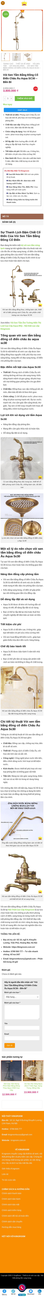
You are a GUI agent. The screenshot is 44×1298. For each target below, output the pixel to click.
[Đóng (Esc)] (24, 1283)
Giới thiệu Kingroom (10, 1169)
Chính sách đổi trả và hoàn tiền (15, 1216)
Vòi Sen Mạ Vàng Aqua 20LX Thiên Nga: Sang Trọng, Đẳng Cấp (33, 1086)
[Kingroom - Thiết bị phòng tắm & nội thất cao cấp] (24, 3)
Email (6, 1034)
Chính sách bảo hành (11, 1199)
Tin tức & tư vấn (9, 1180)
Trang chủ (8, 64)
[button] (3, 3)
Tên (6, 1023)
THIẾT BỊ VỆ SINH (23, 64)
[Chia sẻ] (16, 1283)
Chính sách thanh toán (11, 1193)
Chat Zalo (22, 110)
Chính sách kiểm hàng (11, 1210)
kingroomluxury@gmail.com (20, 1135)
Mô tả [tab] (5, 216)
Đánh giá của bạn (12, 992)
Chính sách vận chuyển (12, 1222)
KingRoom (17, 1275)
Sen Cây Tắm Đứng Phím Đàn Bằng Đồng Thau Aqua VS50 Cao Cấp (11, 1087)
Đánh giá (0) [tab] (9, 222)
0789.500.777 (16, 1129)
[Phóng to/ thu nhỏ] (2, 1283)
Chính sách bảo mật (10, 1204)
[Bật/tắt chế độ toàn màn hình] (9, 1283)
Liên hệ (5, 1174)
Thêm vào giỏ (24, 98)
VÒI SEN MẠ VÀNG (16, 66)
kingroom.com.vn (18, 1140)
